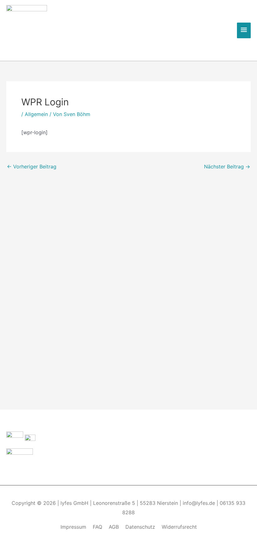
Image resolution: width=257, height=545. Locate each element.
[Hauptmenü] (244, 30)
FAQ (97, 527)
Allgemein (36, 114)
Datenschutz (140, 527)
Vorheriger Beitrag (31, 166)
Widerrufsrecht (179, 527)
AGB (114, 527)
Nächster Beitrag (227, 166)
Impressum (73, 527)
